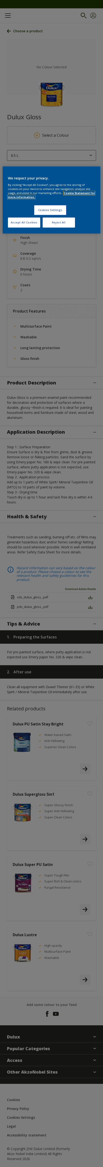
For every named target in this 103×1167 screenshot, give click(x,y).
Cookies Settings (50, 210)
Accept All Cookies (24, 222)
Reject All (59, 222)
